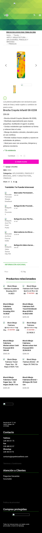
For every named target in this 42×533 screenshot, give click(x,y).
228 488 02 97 (8, 446)
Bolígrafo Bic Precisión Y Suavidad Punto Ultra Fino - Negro (24, 206)
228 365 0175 (8, 452)
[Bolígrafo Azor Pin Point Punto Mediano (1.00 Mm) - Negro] (8, 223)
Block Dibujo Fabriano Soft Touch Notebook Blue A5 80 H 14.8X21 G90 (30, 309)
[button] (34, 15)
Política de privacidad (11, 502)
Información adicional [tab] (15, 265)
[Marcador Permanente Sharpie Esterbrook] (8, 197)
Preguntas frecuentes (11, 476)
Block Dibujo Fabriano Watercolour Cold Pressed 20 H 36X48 (11, 345)
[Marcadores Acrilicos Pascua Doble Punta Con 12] (8, 236)
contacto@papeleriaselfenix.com (15, 457)
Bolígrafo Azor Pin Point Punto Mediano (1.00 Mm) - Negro (24, 219)
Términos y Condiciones (12, 464)
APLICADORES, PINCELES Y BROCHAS (17, 41)
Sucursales (7, 479)
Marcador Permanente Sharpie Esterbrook (24, 193)
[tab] (15, 264)
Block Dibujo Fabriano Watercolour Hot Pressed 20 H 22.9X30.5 (30, 345)
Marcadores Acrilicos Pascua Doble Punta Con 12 (24, 232)
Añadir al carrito (22, 162)
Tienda (16, 35)
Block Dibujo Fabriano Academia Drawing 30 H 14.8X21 (8, 309)
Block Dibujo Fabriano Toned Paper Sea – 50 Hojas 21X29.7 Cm (10, 381)
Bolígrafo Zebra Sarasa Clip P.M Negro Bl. (24, 245)
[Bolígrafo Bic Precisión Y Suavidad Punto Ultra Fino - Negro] (8, 210)
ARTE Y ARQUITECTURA (16, 37)
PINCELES (12, 44)
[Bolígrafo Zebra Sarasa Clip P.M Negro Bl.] (8, 249)
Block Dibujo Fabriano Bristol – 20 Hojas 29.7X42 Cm (30, 381)
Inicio (9, 35)
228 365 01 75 (8, 441)
